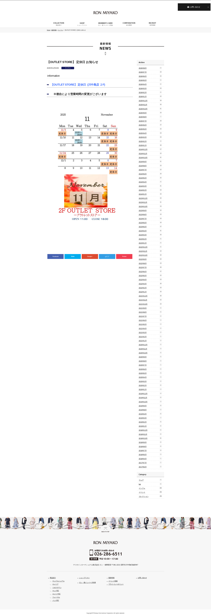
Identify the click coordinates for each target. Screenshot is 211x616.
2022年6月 (150, 272)
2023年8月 (150, 215)
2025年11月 (150, 105)
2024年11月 (150, 154)
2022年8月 (150, 263)
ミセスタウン (57, 587)
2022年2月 (150, 288)
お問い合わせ (195, 7)
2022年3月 (150, 284)
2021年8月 (150, 312)
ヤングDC (55, 591)
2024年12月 (150, 149)
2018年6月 (150, 455)
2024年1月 (150, 194)
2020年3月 (150, 381)
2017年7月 (150, 463)
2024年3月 (150, 186)
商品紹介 (53, 578)
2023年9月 (150, 211)
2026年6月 (150, 76)
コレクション (150, 496)
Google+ (89, 256)
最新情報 (111, 578)
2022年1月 (150, 292)
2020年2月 (150, 385)
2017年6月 (150, 467)
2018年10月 (150, 438)
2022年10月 (150, 255)
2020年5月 (150, 373)
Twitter (73, 256)
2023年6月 (150, 223)
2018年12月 (150, 430)
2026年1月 (150, 97)
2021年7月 (150, 316)
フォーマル (56, 597)
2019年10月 (150, 402)
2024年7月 (150, 170)
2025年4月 (150, 133)
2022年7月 (150, 267)
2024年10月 (150, 158)
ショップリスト (84, 578)
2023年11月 (150, 202)
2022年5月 (150, 276)
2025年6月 (150, 125)
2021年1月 (150, 341)
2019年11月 (150, 398)
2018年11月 (150, 434)
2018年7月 (150, 451)
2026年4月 (150, 84)
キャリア (55, 584)
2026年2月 (150, 93)
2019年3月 (150, 418)
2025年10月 (150, 109)
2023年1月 (150, 243)
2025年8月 (150, 117)
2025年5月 (150, 129)
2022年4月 (150, 280)
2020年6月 (150, 369)
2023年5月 (150, 227)
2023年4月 (150, 231)
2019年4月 (150, 414)
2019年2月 (150, 422)
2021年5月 (150, 324)
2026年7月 (150, 72)
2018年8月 (150, 447)
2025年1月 (150, 145)
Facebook (55, 256)
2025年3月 (150, 137)
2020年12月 (150, 345)
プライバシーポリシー (116, 584)
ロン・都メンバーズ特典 (87, 582)
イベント (150, 492)
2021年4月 (150, 329)
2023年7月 (150, 219)
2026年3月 (150, 88)
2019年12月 (150, 394)
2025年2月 (150, 141)
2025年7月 (150, 121)
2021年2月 (150, 337)
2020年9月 (150, 357)
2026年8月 (150, 68)
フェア (150, 480)
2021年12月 (150, 296)
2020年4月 (150, 377)
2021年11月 (150, 300)
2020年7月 (150, 365)
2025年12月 (150, 101)
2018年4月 (150, 459)
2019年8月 (150, 410)
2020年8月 (150, 361)
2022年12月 (150, 247)
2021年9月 (150, 308)
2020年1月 (150, 389)
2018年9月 (150, 442)
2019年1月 (150, 426)
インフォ (68, 68)
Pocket (124, 256)
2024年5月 (150, 178)
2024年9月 (150, 162)
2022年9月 (150, 259)
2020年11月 (150, 349)
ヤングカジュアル (58, 581)
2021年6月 (150, 320)
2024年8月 (150, 166)
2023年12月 (150, 198)
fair (150, 484)
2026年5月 (150, 80)
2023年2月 (150, 239)
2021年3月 (150, 333)
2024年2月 (150, 190)
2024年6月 (150, 174)
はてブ (107, 256)
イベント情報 (113, 581)
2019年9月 (150, 406)
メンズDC (55, 600)
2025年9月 (150, 113)
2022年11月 (150, 251)
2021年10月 (150, 304)
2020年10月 (150, 353)
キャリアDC (56, 594)
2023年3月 (150, 235)
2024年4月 (150, 182)
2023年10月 (150, 206)
